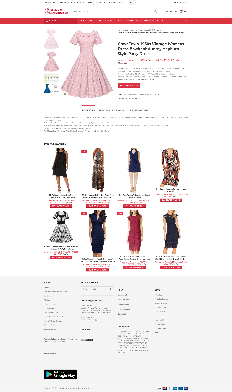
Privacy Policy (49, 304)
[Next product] (124, 37)
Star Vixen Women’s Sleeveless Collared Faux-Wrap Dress (134, 196)
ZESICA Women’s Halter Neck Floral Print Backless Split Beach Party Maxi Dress (98, 196)
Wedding (158, 295)
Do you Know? (160, 324)
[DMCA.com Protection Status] (87, 339)
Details (122, 63)
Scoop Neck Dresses (152, 30)
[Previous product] (119, 37)
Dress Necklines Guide (133, 30)
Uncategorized (160, 328)
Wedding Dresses (161, 299)
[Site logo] (56, 11)
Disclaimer (48, 300)
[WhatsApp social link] (139, 98)
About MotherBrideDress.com (55, 292)
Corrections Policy (51, 312)
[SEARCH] (155, 11)
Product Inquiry (124, 309)
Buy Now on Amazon (129, 85)
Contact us (48, 296)
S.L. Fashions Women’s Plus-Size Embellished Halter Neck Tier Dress (61, 196)
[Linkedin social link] (136, 98)
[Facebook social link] (124, 98)
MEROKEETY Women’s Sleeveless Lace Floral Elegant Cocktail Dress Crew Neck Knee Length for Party (134, 259)
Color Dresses (160, 311)
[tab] (88, 109)
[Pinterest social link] (133, 98)
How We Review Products (54, 317)
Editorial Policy (50, 325)
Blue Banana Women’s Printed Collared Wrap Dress (171, 190)
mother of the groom (162, 303)
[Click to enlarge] (65, 94)
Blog (132, 2)
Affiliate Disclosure (51, 329)
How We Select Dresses (53, 321)
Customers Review (125, 295)
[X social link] (126, 98)
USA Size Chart (123, 300)
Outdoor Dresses (161, 307)
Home (120, 30)
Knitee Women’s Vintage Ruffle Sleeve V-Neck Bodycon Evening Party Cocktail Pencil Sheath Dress (98, 261)
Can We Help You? (125, 304)
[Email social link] (129, 98)
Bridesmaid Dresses (162, 316)
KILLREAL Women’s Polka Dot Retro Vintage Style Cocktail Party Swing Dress (61, 247)
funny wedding (160, 320)
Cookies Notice (49, 308)
